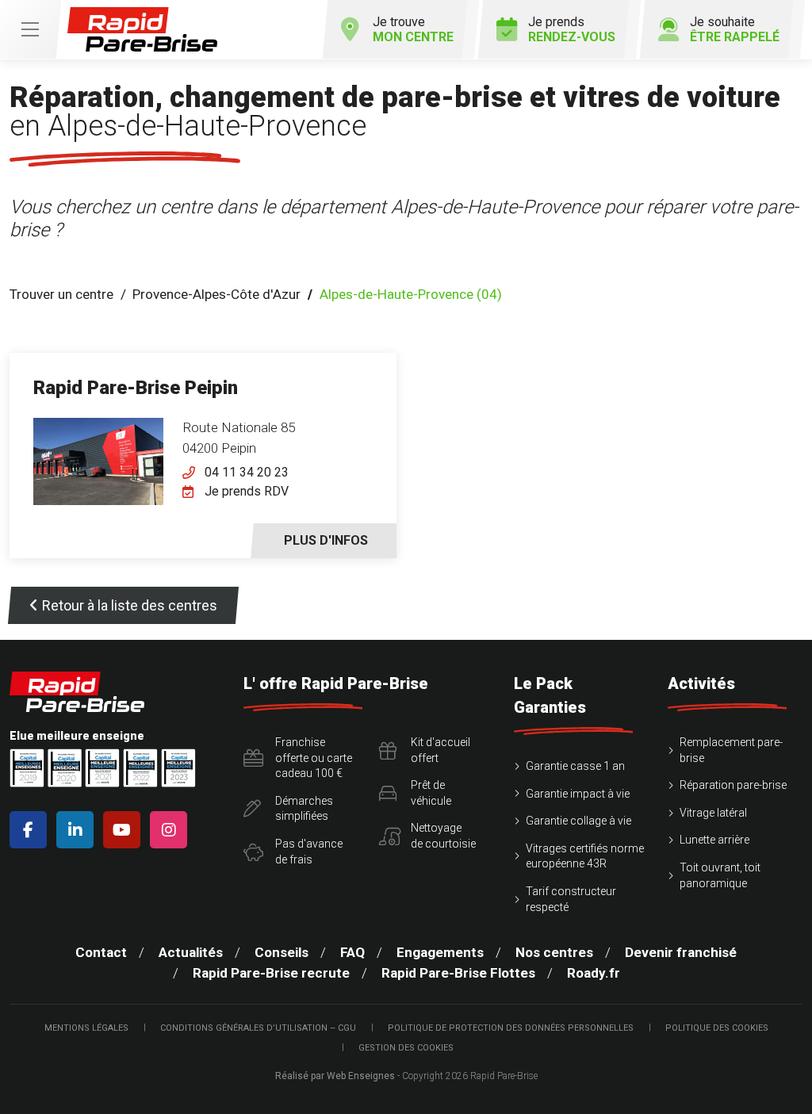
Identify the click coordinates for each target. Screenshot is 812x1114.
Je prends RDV (247, 491)
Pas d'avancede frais (309, 851)
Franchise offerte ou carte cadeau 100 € (313, 757)
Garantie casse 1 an (575, 766)
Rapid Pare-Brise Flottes (458, 973)
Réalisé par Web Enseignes (335, 1075)
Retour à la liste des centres (129, 605)
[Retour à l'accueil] (142, 29)
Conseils (281, 952)
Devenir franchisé (681, 952)
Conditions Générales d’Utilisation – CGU (258, 1028)
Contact (101, 952)
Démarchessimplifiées (304, 808)
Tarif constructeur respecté (571, 899)
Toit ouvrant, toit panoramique (720, 875)
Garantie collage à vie (578, 820)
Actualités (191, 952)
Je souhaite (734, 29)
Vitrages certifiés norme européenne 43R (585, 856)
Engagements (440, 952)
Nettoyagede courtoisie (443, 835)
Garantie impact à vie (578, 793)
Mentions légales (86, 1028)
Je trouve (413, 29)
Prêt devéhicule (431, 793)
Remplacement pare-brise (731, 750)
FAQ (352, 952)
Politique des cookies (716, 1028)
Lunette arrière (714, 839)
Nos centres (554, 952)
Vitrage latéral (713, 812)
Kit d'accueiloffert (440, 750)
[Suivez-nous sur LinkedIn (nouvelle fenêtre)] (78, 829)
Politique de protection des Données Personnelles (511, 1028)
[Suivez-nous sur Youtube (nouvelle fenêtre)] (125, 829)
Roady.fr (593, 973)
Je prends (571, 29)
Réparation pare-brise (733, 785)
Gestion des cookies (406, 1048)
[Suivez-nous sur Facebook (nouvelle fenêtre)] (31, 829)
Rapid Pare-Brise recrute (271, 973)
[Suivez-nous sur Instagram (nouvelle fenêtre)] (171, 829)
